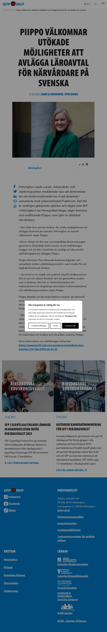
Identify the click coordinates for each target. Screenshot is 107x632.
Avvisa (55, 326)
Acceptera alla (70, 326)
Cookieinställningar (38, 326)
